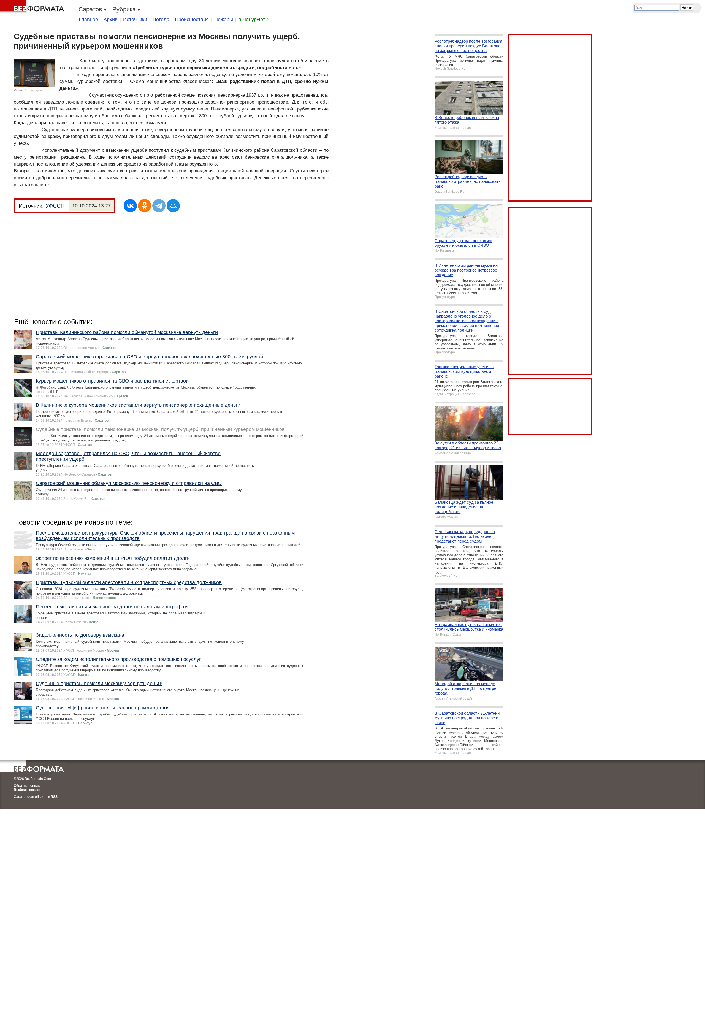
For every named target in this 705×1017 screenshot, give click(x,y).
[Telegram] (159, 205)
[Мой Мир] (173, 205)
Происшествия (192, 19)
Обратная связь (27, 786)
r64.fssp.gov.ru (34, 90)
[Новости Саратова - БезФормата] (33, 7)
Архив (111, 19)
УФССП (54, 206)
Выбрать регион (27, 790)
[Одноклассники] (144, 205)
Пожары (223, 19)
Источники (135, 19)
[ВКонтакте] (130, 205)
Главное (88, 19)
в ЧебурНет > (253, 19)
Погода (161, 19)
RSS (54, 797)
